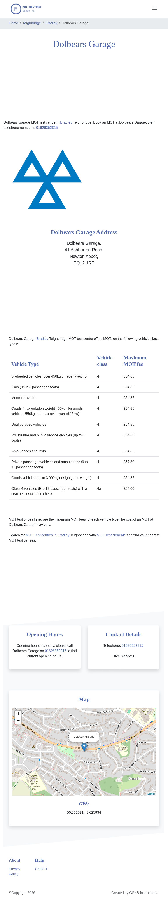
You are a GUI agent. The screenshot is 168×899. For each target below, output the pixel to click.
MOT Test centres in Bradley (47, 535)
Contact (41, 869)
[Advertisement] (84, 84)
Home (13, 23)
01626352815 (47, 127)
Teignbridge (32, 23)
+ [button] (18, 714)
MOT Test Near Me (111, 535)
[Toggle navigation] (154, 7)
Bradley (51, 23)
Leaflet (151, 793)
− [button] (18, 720)
